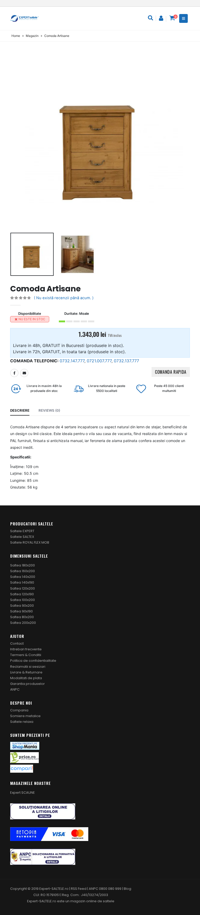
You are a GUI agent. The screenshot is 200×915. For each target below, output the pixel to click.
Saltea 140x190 (22, 582)
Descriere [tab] (19, 410)
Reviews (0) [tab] (49, 410)
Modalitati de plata (26, 678)
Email (24, 373)
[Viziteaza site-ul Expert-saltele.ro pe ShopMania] (24, 745)
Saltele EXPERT (22, 531)
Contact (17, 643)
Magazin (32, 36)
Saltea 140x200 (22, 576)
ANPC (15, 689)
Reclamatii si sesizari (27, 666)
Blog (127, 888)
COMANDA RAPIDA (170, 372)
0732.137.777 (126, 360)
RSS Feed (78, 888)
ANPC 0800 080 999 (105, 888)
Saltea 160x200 (22, 571)
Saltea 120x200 (22, 588)
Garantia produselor (27, 683)
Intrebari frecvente (26, 649)
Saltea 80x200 (22, 617)
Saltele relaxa (21, 721)
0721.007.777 (99, 360)
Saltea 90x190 (21, 611)
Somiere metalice (25, 715)
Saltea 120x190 (22, 594)
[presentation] (17, 141)
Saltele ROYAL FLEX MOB (29, 542)
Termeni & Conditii (25, 654)
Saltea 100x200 (22, 599)
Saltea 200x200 (23, 622)
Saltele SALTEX (22, 536)
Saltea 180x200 (22, 565)
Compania (19, 710)
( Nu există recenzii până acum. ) (63, 298)
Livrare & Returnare (26, 672)
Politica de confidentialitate (33, 660)
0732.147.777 (72, 360)
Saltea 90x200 (22, 605)
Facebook (14, 373)
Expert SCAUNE (22, 792)
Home (15, 36)
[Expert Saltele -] (24, 18)
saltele (108, 901)
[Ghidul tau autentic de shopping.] (21, 768)
